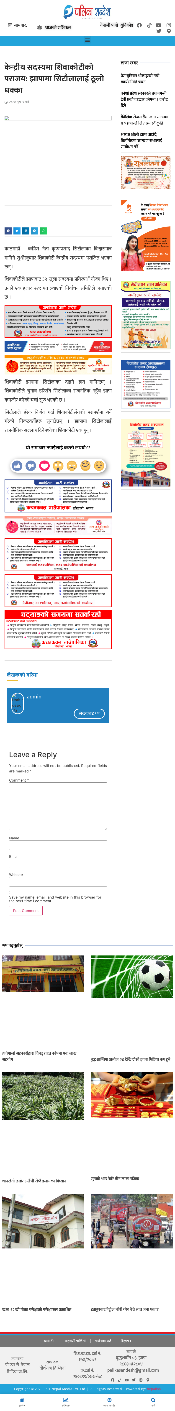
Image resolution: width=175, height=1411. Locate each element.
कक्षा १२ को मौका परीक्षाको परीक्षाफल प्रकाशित (36, 1310)
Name (14, 838)
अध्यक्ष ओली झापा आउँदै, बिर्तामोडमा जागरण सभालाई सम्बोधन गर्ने (141, 140)
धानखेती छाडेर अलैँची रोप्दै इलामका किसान (34, 1181)
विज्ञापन (126, 1341)
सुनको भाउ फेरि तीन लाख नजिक (115, 1179)
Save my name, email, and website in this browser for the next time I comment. (55, 899)
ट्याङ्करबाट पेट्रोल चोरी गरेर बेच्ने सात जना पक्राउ (125, 1309)
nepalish (153, 1389)
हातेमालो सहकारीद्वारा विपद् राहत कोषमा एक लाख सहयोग (39, 1056)
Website (16, 874)
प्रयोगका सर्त (103, 1341)
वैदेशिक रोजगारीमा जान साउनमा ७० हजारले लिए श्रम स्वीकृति (144, 120)
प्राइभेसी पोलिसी (75, 1341)
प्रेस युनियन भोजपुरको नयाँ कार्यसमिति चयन (140, 79)
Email (13, 856)
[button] (87, 39)
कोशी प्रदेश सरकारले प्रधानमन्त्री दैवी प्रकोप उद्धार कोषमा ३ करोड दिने (144, 99)
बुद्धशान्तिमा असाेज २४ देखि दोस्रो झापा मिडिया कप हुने (130, 1059)
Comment (19, 780)
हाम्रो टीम (49, 1341)
